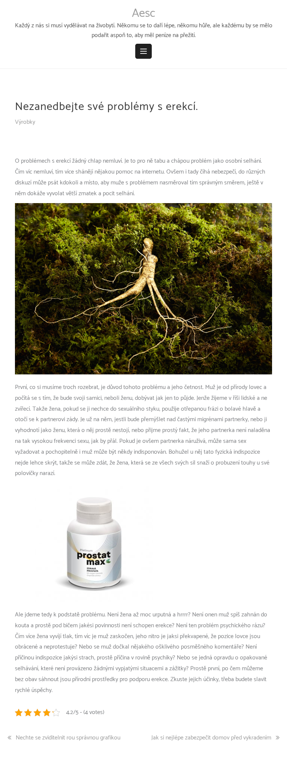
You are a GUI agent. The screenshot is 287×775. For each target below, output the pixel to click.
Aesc (143, 13)
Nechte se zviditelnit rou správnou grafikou (68, 738)
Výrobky (25, 122)
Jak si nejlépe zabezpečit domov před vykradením (211, 738)
